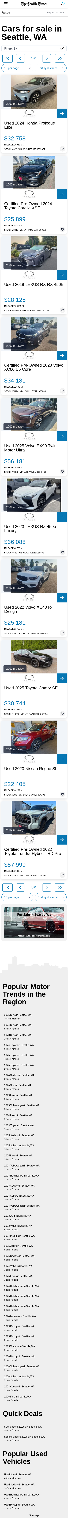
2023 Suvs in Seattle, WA (18, 1037)
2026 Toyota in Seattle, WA (19, 1067)
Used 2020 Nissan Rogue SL (30, 769)
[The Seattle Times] (34, 4)
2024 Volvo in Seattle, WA (18, 1268)
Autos (6, 12)
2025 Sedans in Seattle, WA (19, 1137)
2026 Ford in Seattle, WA (17, 1398)
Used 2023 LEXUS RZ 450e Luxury (30, 529)
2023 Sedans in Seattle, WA (19, 1187)
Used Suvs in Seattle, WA (18, 1476)
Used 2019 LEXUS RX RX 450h (33, 284)
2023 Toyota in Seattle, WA (19, 1127)
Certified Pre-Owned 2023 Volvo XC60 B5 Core (33, 367)
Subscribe (61, 12)
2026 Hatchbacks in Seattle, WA (21, 1308)
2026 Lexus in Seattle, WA (18, 1278)
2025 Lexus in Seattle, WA (18, 1157)
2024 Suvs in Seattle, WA (18, 1027)
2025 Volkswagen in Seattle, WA (22, 1107)
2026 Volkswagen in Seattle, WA (22, 1368)
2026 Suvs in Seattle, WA (18, 1087)
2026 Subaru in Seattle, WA (19, 1378)
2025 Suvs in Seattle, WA (18, 1017)
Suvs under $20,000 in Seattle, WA (23, 1428)
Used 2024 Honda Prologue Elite (29, 125)
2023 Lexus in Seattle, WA (18, 1097)
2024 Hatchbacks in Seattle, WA (21, 1288)
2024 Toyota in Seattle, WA (19, 1047)
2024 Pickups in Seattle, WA (19, 1238)
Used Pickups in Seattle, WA (19, 1506)
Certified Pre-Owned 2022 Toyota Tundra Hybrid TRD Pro (32, 851)
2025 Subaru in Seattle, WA (19, 1147)
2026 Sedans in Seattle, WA (19, 1258)
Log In (50, 12)
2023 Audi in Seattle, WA (17, 1217)
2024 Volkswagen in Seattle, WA (22, 1207)
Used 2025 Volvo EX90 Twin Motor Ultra (30, 448)
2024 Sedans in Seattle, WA (19, 1077)
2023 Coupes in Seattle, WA (19, 1388)
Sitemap (34, 1515)
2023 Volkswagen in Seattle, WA (22, 1167)
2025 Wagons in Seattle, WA (19, 1348)
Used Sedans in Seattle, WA (19, 1486)
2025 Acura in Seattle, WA (18, 1248)
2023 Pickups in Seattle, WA (19, 1328)
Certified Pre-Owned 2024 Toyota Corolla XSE (28, 206)
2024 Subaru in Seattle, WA (19, 1197)
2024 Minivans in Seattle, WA (20, 1318)
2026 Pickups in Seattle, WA (19, 1358)
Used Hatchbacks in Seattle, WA (21, 1496)
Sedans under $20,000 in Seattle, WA (24, 1438)
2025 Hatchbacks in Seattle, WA (21, 1298)
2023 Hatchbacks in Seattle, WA (21, 1177)
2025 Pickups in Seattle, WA (19, 1338)
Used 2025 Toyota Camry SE (31, 688)
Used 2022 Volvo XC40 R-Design (28, 609)
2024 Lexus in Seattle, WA (18, 1117)
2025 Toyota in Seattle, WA (19, 1057)
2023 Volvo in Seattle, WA (18, 1227)
